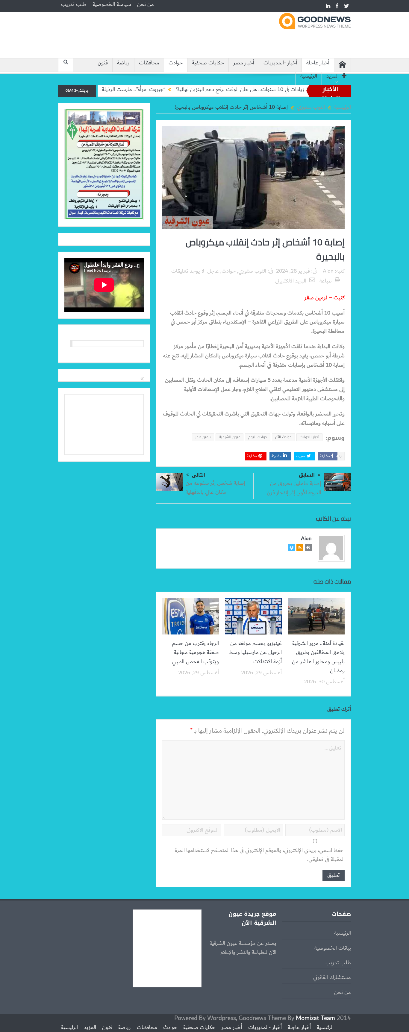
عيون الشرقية (229, 437)
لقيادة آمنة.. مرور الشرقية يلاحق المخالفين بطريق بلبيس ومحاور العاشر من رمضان (318, 657)
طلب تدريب (74, 4)
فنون (103, 63)
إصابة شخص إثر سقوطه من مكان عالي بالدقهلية (215, 487)
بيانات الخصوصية (332, 948)
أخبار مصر (243, 63)
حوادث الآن (283, 437)
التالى (198, 475)
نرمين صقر (203, 437)
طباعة (325, 281)
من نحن (145, 4)
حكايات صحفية (208, 63)
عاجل (213, 271)
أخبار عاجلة (317, 63)
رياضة (123, 63)
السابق (307, 475)
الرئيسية (308, 76)
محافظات (149, 63)
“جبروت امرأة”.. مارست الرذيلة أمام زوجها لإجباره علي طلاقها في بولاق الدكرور (111, 89)
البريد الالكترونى (290, 281)
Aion (328, 271)
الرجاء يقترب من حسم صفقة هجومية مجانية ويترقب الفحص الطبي (195, 653)
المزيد (332, 76)
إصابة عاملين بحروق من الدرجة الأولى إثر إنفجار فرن (294, 488)
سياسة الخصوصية (112, 4)
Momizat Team (315, 1018)
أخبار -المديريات (280, 63)
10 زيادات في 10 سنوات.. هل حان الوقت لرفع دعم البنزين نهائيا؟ (269, 89)
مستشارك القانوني (332, 977)
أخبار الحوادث (309, 437)
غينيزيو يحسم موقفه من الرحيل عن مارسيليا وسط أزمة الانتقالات (255, 653)
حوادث (176, 63)
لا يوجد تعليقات (187, 271)
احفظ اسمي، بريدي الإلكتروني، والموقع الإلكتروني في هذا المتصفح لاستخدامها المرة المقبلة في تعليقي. (260, 855)
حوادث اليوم (257, 437)
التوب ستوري (252, 271)
